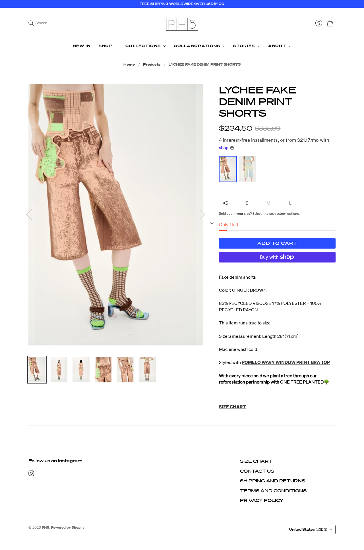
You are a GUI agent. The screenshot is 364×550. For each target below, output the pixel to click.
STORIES (244, 45)
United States (308, 529)
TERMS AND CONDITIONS (273, 490)
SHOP (105, 45)
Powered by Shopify (67, 527)
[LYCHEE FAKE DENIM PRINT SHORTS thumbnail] (37, 369)
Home (129, 64)
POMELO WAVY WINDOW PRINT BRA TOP (286, 362)
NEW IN (82, 45)
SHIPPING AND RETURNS (272, 481)
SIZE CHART (256, 461)
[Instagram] (31, 474)
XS (225, 203)
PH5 (45, 527)
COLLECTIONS (143, 45)
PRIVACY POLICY (261, 500)
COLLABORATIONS (197, 45)
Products (151, 64)
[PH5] (182, 24)
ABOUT (277, 45)
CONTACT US (257, 471)
